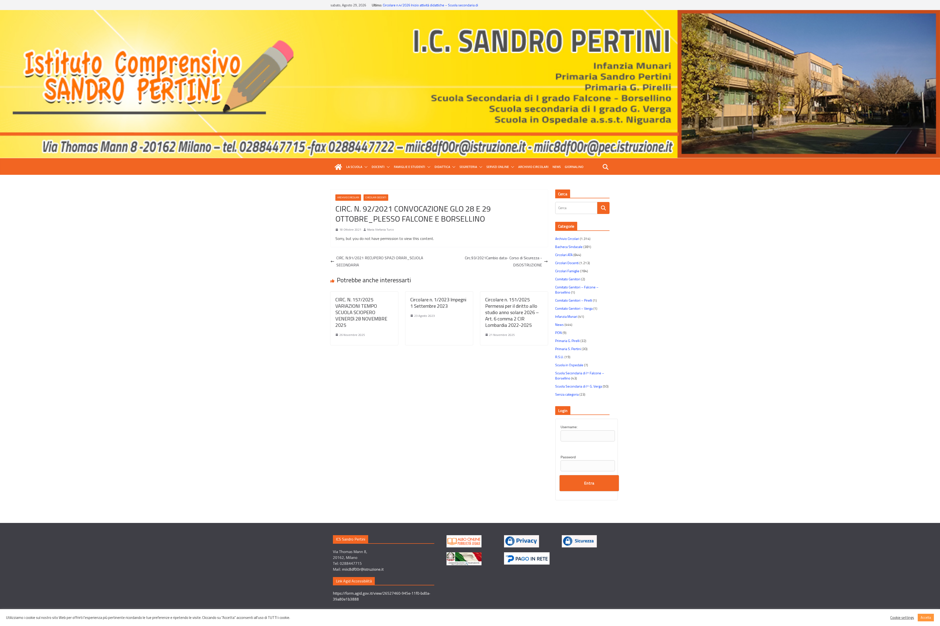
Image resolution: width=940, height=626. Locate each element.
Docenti (378, 167)
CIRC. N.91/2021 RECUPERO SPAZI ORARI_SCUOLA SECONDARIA (379, 261)
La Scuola (354, 167)
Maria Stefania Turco (380, 229)
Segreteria (468, 167)
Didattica (442, 167)
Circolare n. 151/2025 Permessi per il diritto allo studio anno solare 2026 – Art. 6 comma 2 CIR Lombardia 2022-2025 (512, 312)
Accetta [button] (926, 617)
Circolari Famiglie (567, 270)
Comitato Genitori (567, 279)
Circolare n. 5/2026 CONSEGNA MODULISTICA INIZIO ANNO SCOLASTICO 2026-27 (425, 7)
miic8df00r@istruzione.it (363, 569)
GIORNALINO (574, 167)
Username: (569, 427)
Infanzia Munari (566, 316)
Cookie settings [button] (902, 617)
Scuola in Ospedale (569, 364)
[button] (365, 167)
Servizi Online (497, 167)
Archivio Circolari (533, 167)
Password (568, 457)
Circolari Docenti (375, 197)
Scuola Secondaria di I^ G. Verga (578, 386)
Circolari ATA (564, 254)
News (556, 167)
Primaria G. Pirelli (567, 340)
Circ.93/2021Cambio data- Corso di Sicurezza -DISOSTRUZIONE (503, 261)
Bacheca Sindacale (569, 246)
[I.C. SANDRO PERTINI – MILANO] (338, 167)
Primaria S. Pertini (568, 348)
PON (558, 332)
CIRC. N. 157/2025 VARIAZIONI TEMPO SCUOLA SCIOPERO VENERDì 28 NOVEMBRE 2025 (361, 312)
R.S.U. (559, 356)
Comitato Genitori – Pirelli (573, 300)
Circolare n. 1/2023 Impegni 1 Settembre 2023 (438, 303)
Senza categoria (567, 394)
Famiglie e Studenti (409, 167)
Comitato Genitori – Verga (574, 308)
